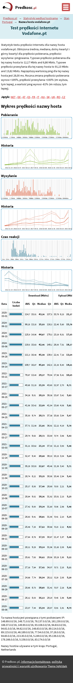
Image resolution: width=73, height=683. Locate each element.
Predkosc (25, 7)
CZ (63, 97)
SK (48, 97)
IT (38, 97)
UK (53, 97)
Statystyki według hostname (40, 18)
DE (19, 97)
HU (43, 97)
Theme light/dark (57, 666)
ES (28, 97)
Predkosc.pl (10, 18)
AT (24, 97)
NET (13, 97)
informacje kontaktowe (35, 662)
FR (33, 97)
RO (58, 97)
